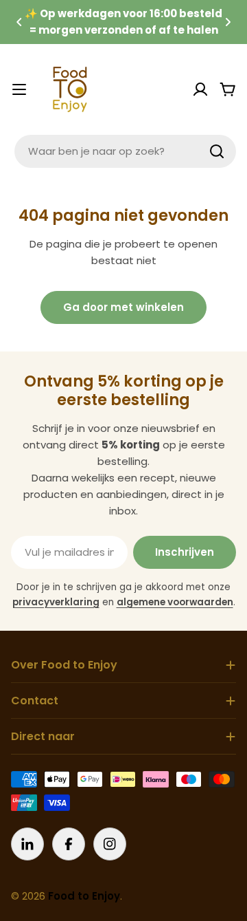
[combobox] (125, 151)
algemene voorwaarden (175, 602)
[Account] (200, 89)
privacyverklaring (55, 602)
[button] (19, 22)
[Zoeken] (217, 151)
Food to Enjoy (84, 896)
